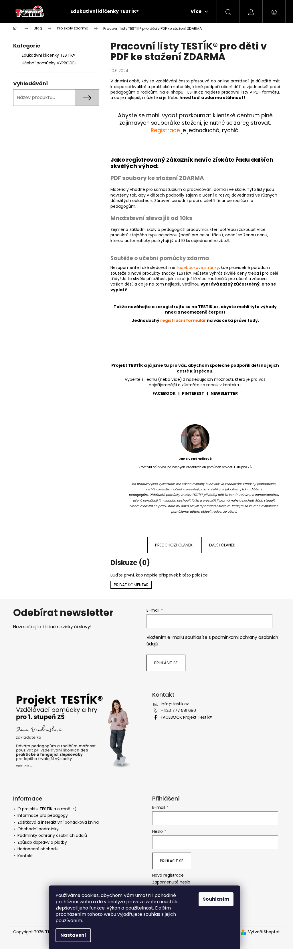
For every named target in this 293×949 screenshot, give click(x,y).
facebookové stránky (198, 267)
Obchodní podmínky (38, 829)
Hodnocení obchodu (37, 849)
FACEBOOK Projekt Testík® (186, 717)
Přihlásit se (166, 663)
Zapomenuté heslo (171, 882)
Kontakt (25, 856)
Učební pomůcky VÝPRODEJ (49, 63)
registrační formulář (183, 320)
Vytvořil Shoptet (264, 932)
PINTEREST (193, 393)
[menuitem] (104, 11)
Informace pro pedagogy (42, 815)
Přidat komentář (131, 585)
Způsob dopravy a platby (42, 842)
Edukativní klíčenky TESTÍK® (48, 55)
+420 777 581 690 (178, 710)
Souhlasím (216, 899)
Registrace (165, 130)
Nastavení (73, 935)
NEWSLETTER (224, 393)
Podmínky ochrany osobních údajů (52, 835)
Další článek (222, 545)
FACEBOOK (164, 393)
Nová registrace (168, 875)
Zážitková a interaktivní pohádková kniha (58, 822)
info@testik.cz (175, 704)
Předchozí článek (174, 545)
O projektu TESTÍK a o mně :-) (47, 809)
